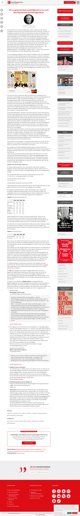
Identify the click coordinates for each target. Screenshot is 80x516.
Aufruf (59, 28)
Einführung (60, 323)
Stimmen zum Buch (62, 276)
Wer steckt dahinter (13, 492)
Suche (78, 2)
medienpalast (41, 514)
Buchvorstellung (61, 234)
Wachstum (41, 421)
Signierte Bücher (61, 281)
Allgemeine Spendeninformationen (36, 493)
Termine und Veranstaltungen (64, 31)
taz (14, 387)
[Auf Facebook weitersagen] (1, 23)
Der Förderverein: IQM (36, 490)
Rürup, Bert (21, 421)
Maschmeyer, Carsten (12, 421)
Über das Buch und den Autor (64, 317)
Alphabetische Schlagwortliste (65, 172)
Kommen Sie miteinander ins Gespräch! (39, 469)
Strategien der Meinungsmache (39, 413)
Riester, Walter (27, 421)
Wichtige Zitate (61, 155)
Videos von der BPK (62, 186)
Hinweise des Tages (20, 453)
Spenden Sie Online (35, 498)
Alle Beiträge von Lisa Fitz (63, 67)
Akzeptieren (74, 512)
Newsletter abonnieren (65, 43)
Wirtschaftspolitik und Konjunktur (15, 415)
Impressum (11, 504)
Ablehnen (69, 512)
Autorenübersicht (65, 202)
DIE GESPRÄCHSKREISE (40, 467)
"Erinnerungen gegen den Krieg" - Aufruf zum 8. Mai (65, 11)
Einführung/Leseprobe (63, 273)
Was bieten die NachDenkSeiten (65, 18)
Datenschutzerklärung (13, 506)
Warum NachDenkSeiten (14, 490)
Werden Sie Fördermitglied (37, 496)
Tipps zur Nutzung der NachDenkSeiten (13, 495)
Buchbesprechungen (62, 328)
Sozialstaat (28, 413)
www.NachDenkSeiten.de (14, 513)
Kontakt (10, 501)
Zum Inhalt (60, 320)
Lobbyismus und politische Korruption (16, 413)
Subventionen (35, 421)
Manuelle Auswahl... (58, 512)
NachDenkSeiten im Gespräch (65, 76)
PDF (1, 18)
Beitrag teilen (1, 10)
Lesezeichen (60, 271)
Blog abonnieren (65, 49)
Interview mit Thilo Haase (63, 36)
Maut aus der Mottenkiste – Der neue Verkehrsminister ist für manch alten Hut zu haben (65, 113)
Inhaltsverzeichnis (62, 268)
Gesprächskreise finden (43, 472)
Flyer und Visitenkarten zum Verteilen (65, 165)
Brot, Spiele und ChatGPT (63, 123)
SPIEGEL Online (18, 324)
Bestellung (60, 279)
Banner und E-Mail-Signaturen (12, 498)
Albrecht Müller (32, 27)
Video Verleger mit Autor (63, 326)
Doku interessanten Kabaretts (64, 148)
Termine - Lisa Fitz (62, 69)
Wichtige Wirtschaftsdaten (63, 158)
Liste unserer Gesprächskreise (64, 33)
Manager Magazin (18, 379)
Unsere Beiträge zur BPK (63, 183)
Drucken (1, 14)
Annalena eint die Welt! (63, 126)
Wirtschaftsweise (11, 423)
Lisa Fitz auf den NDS (65, 55)
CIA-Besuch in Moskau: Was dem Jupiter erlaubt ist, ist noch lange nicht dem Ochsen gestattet (65, 119)
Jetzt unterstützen (71, 2)
